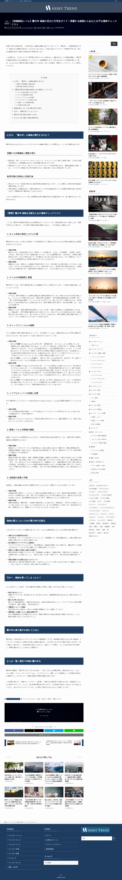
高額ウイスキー (50, 27)
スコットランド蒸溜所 (98, 450)
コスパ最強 (107, 501)
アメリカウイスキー (97, 375)
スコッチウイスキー (97, 364)
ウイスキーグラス (94, 495)
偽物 (35, 27)
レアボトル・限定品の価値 (99, 443)
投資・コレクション (97, 432)
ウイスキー (92, 492)
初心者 (98, 523)
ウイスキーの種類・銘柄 (98, 353)
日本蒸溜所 (95, 454)
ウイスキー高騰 (104, 498)
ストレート (106, 511)
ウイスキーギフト (103, 492)
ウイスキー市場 (95, 390)
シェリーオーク (102, 504)
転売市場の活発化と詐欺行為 (25, 86)
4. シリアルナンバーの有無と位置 (26, 100)
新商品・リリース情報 (98, 420)
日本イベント (95, 345)
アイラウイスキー (104, 488)
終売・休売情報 (96, 424)
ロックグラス (101, 520)
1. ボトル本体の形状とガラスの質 (26, 92)
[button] (14, 730)
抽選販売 (107, 526)
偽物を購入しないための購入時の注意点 (28, 108)
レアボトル (92, 520)
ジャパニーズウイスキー (12, 27)
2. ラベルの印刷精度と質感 (24, 95)
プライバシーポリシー (53, 844)
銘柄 (103, 529)
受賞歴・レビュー (96, 417)
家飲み (96, 526)
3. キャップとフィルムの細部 (25, 97)
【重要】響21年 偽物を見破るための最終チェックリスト (33, 89)
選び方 (98, 529)
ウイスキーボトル (96, 371)
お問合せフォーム (52, 840)
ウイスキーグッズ (14, 840)
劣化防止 (113, 523)
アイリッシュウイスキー (98, 357)
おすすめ (91, 485)
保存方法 (109, 520)
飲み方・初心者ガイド (97, 462)
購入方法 (91, 529)
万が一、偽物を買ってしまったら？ (26, 111)
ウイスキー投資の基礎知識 (99, 435)
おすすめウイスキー (102, 485)
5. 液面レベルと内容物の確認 (25, 102)
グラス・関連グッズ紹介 (98, 465)
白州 (113, 526)
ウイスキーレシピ (96, 386)
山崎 (101, 526)
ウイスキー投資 (95, 394)
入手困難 (91, 523)
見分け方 (39, 27)
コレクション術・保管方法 (99, 439)
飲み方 (99, 533)
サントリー (92, 504)
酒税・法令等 (95, 458)
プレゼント (92, 517)
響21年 (44, 27)
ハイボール (103, 514)
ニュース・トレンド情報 (98, 413)
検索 (114, 44)
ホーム (48, 835)
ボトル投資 (95, 398)
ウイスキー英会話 (96, 409)
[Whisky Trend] (61, 7)
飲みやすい (92, 533)
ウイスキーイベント (97, 341)
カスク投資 (92, 501)
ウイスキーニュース (97, 349)
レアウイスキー (110, 517)
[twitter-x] (116, 1)
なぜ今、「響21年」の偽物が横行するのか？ (29, 81)
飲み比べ (106, 533)
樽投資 (93, 401)
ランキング (94, 428)
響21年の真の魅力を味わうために (25, 114)
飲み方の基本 (95, 473)
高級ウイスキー (93, 536)
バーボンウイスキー (97, 367)
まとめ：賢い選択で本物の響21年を (26, 118)
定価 (90, 526)
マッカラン (101, 517)
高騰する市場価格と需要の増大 (25, 84)
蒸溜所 (93, 447)
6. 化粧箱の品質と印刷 (23, 105)
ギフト (99, 501)
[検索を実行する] (114, 838)
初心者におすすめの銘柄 (98, 469)
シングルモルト (93, 507)
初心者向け (105, 523)
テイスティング (93, 514)
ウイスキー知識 (95, 405)
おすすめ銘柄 (93, 488)
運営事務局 (50, 849)
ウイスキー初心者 (106, 495)
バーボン (111, 514)
